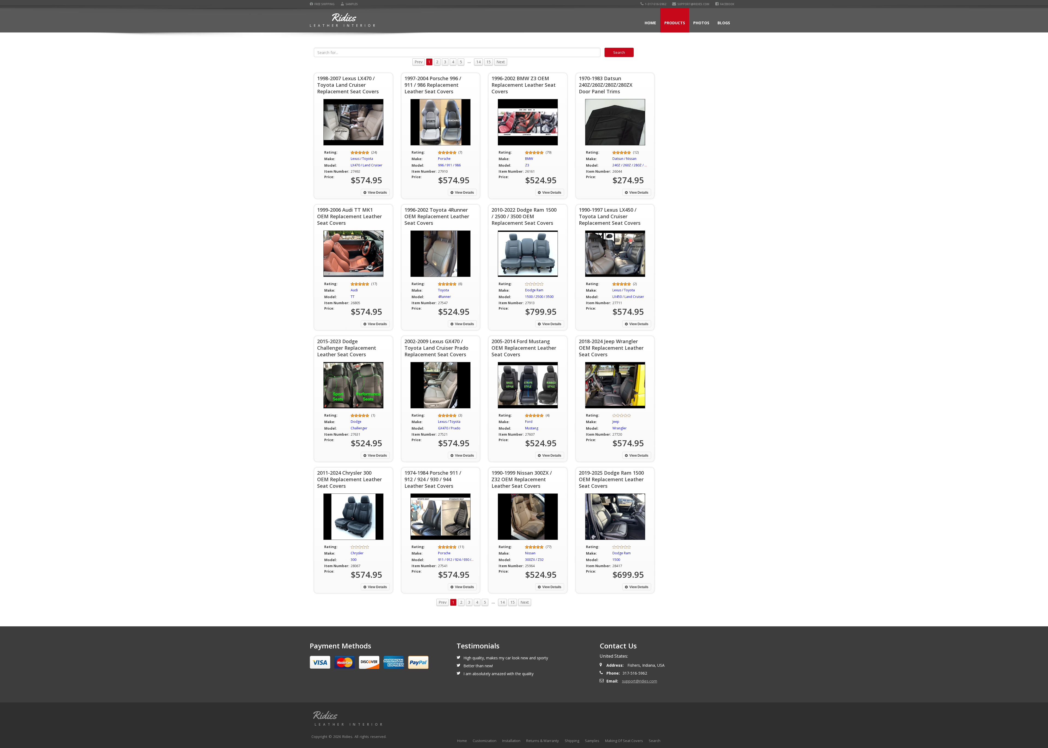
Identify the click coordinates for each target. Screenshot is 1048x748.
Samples (352, 4)
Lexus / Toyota (362, 158)
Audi (354, 290)
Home (650, 22)
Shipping (572, 740)
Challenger (359, 428)
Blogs (723, 22)
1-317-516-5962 (655, 4)
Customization (484, 740)
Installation (511, 740)
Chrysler (357, 553)
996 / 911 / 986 (449, 165)
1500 (616, 559)
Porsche (444, 158)
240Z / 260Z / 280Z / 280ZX (633, 165)
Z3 (527, 165)
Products (674, 22)
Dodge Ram (534, 290)
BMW (529, 158)
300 (353, 559)
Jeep (615, 421)
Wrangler (619, 428)
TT (353, 296)
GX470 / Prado (449, 428)
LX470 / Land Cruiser (366, 165)
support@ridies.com (693, 4)
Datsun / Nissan (624, 158)
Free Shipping (324, 4)
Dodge (356, 421)
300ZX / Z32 (534, 559)
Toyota (443, 290)
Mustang (531, 428)
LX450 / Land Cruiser (628, 296)
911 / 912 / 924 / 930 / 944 (458, 559)
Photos (701, 22)
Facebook (727, 4)
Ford (528, 421)
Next (500, 61)
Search (654, 740)
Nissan (530, 553)
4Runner (444, 296)
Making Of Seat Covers (624, 740)
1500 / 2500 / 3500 (539, 296)
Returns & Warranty (542, 740)
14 (478, 61)
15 (488, 61)
